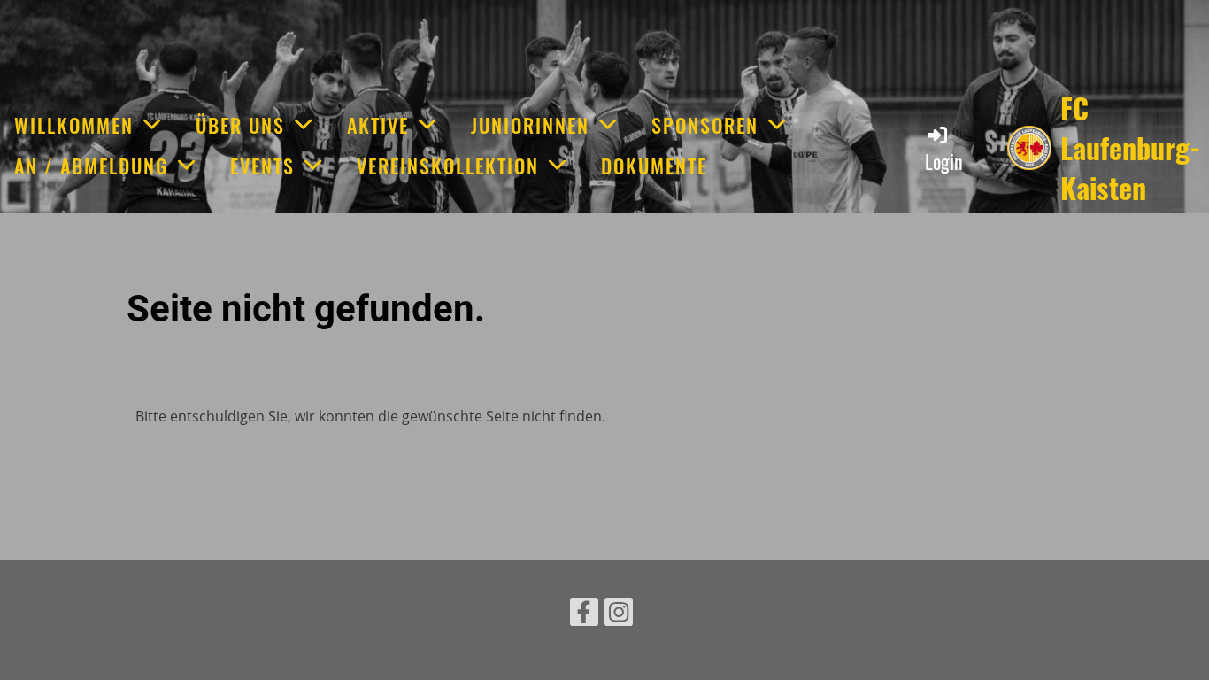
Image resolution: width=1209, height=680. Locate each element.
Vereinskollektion (448, 165)
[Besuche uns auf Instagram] (618, 615)
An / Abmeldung (91, 165)
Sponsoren (705, 125)
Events (262, 165)
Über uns (240, 125)
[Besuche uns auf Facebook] (584, 615)
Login (944, 161)
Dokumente (654, 165)
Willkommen (74, 125)
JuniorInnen (530, 125)
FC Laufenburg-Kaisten (1130, 148)
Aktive (378, 125)
